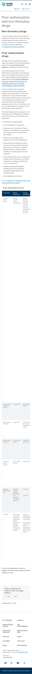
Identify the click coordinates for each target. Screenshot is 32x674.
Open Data (6, 636)
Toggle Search (26, 4)
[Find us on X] (24, 663)
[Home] (7, 4)
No (16, 596)
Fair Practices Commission (6, 631)
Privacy (5, 645)
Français (22, 4)
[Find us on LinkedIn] (5, 663)
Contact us (20, 620)
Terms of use (21, 641)
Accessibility (6, 641)
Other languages (22, 645)
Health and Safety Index (22, 631)
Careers (19, 636)
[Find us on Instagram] (11, 663)
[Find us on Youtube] (18, 663)
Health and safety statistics (8, 625)
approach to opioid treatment (14, 47)
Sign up (16, 9)
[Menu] (29, 4)
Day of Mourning (7, 620)
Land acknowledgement (22, 625)
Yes (8, 596)
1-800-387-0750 (23, 652)
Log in (27, 9)
